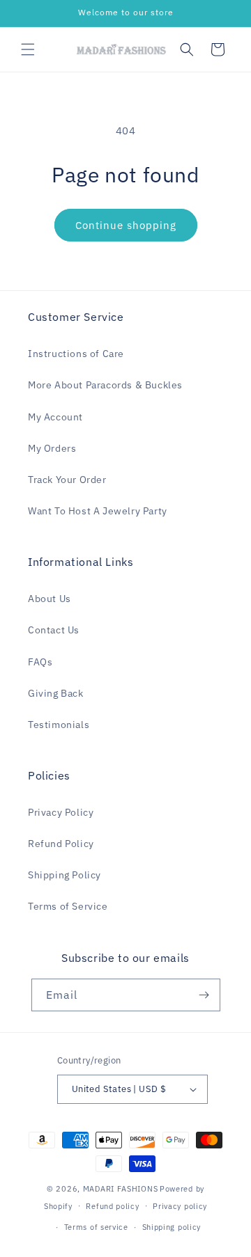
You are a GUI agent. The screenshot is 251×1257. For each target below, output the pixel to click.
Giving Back (56, 693)
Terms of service (96, 1227)
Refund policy (112, 1206)
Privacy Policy (60, 812)
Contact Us (53, 630)
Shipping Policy (64, 875)
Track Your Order (67, 479)
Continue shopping (125, 225)
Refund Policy (61, 843)
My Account (55, 417)
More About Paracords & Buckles (105, 385)
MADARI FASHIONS (120, 1189)
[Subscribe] (204, 995)
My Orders (52, 448)
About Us (49, 598)
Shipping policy (171, 1227)
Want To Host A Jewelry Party (97, 511)
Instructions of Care (76, 353)
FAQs (40, 662)
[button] (28, 49)
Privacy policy (180, 1206)
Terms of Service (68, 906)
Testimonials (58, 724)
